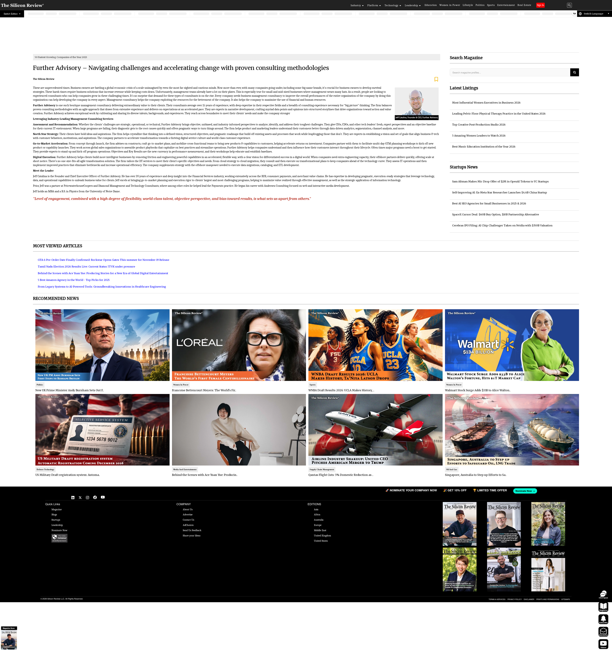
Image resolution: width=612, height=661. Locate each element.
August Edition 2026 (504, 503)
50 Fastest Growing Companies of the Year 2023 (61, 57)
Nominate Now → (238, 491)
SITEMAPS (565, 599)
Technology (391, 5)
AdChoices (188, 525)
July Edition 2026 (459, 549)
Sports (491, 5)
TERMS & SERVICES (497, 599)
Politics (480, 5)
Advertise (188, 514)
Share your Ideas (191, 535)
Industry (356, 5)
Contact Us (188, 519)
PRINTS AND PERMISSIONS (547, 599)
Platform (372, 5)
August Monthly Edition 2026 (459, 503)
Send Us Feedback (192, 530)
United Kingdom (322, 535)
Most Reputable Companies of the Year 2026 (504, 551)
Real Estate (524, 5)
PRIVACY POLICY (514, 599)
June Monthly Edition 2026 (548, 549)
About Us (188, 509)
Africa (317, 514)
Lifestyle (468, 5)
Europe (317, 525)
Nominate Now (59, 530)
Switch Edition (11, 13)
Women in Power (449, 5)
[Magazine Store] (9, 640)
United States (321, 540)
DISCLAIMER (529, 599)
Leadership (411, 5)
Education (431, 5)
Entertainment (506, 5)
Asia (316, 509)
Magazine (56, 509)
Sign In (540, 5)
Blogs (54, 514)
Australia (319, 519)
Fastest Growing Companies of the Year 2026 (548, 505)
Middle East (320, 530)
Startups (55, 519)
